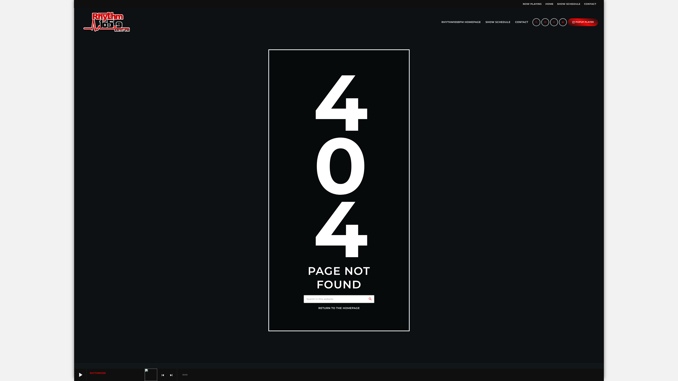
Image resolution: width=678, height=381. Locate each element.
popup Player (583, 22)
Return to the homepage (339, 308)
